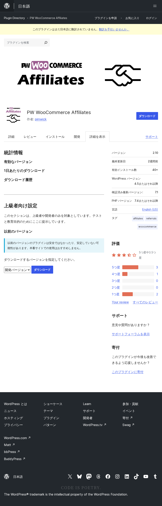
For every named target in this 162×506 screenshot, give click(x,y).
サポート (151, 137)
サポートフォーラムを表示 (131, 334)
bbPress (12, 452)
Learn (87, 404)
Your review (120, 302)
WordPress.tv (94, 425)
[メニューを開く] (155, 6)
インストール (55, 137)
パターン (49, 425)
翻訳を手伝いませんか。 (114, 29)
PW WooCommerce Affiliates (59, 112)
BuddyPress (14, 459)
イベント (128, 411)
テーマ (48, 411)
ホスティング (13, 418)
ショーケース (52, 404)
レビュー (30, 137)
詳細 (11, 137)
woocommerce (147, 226)
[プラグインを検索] (46, 43)
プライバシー (13, 425)
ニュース (10, 411)
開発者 (87, 418)
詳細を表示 (97, 137)
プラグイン (51, 418)
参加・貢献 (130, 404)
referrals (151, 218)
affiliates (138, 218)
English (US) (150, 209)
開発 (77, 137)
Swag (128, 425)
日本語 (18, 477)
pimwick (41, 119)
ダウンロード (147, 116)
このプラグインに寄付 (127, 372)
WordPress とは (15, 404)
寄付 (127, 418)
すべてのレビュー (145, 302)
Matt (9, 445)
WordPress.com (17, 438)
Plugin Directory (14, 18)
